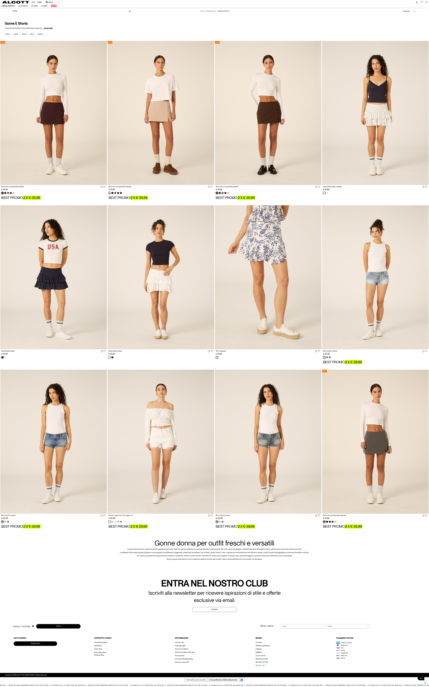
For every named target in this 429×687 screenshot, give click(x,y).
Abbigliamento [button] (8, 6)
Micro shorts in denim (330, 351)
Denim (8, 34)
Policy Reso (98, 649)
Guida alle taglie (180, 646)
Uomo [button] (33, 2)
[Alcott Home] (15, 2)
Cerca (58, 626)
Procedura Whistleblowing (184, 659)
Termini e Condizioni (181, 649)
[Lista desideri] (104, 187)
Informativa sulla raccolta (196, 680)
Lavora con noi (260, 655)
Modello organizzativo (263, 646)
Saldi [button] (54, 6)
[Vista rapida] (101, 187)
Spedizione (98, 646)
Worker (40, 34)
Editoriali (259, 649)
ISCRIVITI (214, 609)
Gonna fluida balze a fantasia (332, 187)
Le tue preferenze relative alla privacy (223, 680)
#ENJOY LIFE (260, 665)
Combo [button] (44, 6)
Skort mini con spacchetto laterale (12, 187)
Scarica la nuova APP (182, 662)
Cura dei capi (179, 642)
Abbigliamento (211, 11)
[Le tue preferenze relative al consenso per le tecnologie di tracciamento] (425, 683)
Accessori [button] (23, 6)
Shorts (24, 34)
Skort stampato (221, 351)
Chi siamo (259, 642)
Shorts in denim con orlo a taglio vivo (120, 515)
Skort (32, 34)
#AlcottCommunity (262, 659)
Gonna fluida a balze (8, 351)
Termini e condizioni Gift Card (184, 652)
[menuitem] (33, 2)
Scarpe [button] (34, 6)
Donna (202, 11)
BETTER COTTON (262, 662)
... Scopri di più (48, 28)
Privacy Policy (179, 655)
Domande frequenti (100, 642)
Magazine (259, 652)
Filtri (15, 11)
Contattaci (35, 643)
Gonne (16, 34)
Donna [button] (39, 2)
